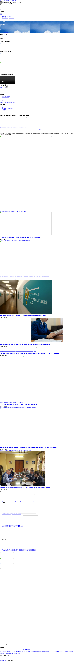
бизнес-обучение (35, 649)
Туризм (3, 19)
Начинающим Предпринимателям (8, 18)
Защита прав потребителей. (6, 16)
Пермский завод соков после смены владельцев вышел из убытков (11, 402)
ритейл (67, 651)
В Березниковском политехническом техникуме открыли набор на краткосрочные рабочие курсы (19, 549)
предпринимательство (45, 651)
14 (1, 88)
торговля (14, 652)
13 (0, 88)
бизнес (30, 649)
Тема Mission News (3, 660)
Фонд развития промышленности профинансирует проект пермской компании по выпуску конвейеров (28, 447)
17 (5, 88)
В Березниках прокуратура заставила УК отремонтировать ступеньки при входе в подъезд (25, 344)
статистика (3, 652)
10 (5, 87)
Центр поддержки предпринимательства (9, 100)
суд (12, 652)
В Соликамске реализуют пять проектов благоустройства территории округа (21, 237)
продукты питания (51, 651)
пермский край (16, 651)
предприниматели (39, 651)
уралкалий (25, 652)
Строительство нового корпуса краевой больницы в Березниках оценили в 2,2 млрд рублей (18, 500)
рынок (70, 651)
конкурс (61, 649)
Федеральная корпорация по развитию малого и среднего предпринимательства (16, 99)
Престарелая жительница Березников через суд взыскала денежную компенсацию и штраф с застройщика (18, 351)
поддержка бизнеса (27, 651)
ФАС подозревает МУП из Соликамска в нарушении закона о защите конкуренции (23, 315)
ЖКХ (4, 649)
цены (32, 652)
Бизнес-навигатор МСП (6, 96)
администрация (15, 649)
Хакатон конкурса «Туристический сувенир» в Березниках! (12, 525)
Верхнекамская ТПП (5, 97)
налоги (6, 651)
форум (30, 652)
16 (4, 88)
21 (1, 89)
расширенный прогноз (4, 32)
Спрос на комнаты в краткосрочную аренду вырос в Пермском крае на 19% (13, 127)
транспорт (18, 652)
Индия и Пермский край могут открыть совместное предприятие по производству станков (25, 487)
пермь (22, 651)
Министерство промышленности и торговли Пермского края (12, 98)
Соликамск (8, 649)
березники (26, 649)
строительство (8, 652)
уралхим (28, 652)
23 (4, 89)
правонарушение (34, 651)
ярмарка (37, 652)
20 (0, 89)
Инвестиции (4, 17)
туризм (21, 652)
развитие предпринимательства (60, 651)
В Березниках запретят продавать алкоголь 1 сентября (11, 513)
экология (34, 652)
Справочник (4, 109)
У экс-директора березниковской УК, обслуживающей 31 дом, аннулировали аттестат (17, 538)
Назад (1, 14)
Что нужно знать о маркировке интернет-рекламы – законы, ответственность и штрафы (24, 276)
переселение (9, 651)
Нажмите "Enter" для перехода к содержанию (8, 0)
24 (5, 89)
